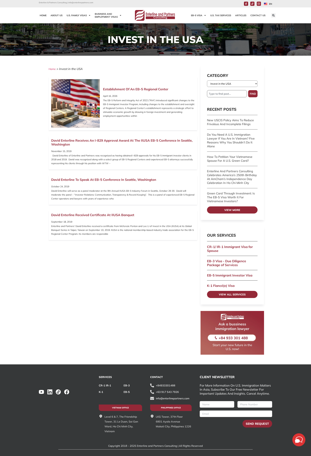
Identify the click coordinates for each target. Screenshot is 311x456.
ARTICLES (240, 15)
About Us (57, 15)
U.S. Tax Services (220, 15)
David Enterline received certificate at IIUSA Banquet (92, 215)
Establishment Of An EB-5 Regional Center (135, 89)
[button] (273, 15)
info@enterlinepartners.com (80, 2)
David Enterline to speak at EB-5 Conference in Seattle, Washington (103, 180)
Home (52, 69)
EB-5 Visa (196, 15)
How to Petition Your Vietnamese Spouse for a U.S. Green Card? (229, 159)
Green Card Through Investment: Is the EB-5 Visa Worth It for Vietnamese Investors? (231, 197)
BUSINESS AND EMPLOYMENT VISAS (106, 15)
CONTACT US (257, 15)
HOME (43, 15)
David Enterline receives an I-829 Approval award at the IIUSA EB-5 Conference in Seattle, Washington (122, 142)
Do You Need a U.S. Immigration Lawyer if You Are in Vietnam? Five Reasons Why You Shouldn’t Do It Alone (231, 140)
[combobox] (227, 93)
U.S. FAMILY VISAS (77, 15)
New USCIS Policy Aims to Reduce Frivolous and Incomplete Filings (230, 122)
